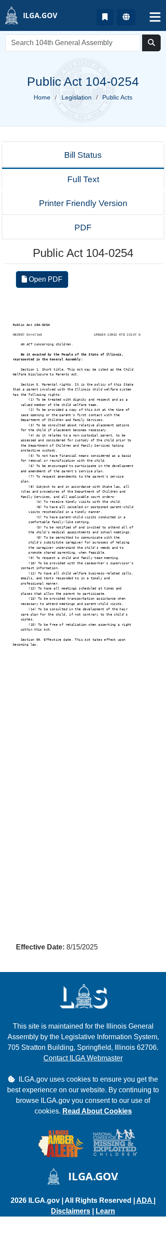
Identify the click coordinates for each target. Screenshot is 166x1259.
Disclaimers (70, 1211)
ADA (145, 1200)
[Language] (126, 17)
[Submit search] (151, 42)
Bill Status (83, 155)
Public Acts (117, 97)
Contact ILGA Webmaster (83, 1058)
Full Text (83, 179)
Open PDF (44, 279)
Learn (105, 1211)
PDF (83, 227)
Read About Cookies (97, 1111)
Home (42, 97)
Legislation (77, 97)
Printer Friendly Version (83, 203)
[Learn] (105, 17)
